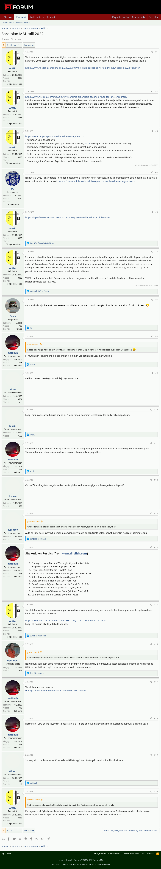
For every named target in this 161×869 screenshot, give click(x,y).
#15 (156, 604)
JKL (20, 784)
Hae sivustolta (23, 22)
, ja (42, 243)
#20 (156, 791)
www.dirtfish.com (74, 553)
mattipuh (13, 352)
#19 (156, 755)
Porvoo (19, 329)
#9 (156, 373)
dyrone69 (13, 529)
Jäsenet (51, 17)
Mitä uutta (35, 17)
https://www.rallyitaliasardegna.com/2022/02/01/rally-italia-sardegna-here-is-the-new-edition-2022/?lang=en (82, 67)
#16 (156, 644)
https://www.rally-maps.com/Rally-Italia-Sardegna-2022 (54, 136)
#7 (156, 299)
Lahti (20, 402)
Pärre (13, 389)
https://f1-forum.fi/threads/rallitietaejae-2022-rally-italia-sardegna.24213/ (96, 181)
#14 (156, 547)
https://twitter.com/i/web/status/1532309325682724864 (57, 690)
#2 (156, 91)
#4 (156, 172)
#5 (156, 212)
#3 (156, 131)
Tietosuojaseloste (131, 853)
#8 (156, 336)
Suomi (7, 853)
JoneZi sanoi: (33, 652)
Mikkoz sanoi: (33, 799)
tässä (87, 143)
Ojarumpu (12, 660)
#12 (156, 479)
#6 (156, 251)
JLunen (13, 496)
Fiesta (12, 316)
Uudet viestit (8, 22)
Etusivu (8, 17)
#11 (156, 443)
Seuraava (28, 44)
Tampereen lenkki (14, 84)
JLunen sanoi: (33, 521)
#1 (156, 51)
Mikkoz (13, 771)
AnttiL (6, 39)
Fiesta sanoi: (33, 344)
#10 (156, 409)
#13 (156, 513)
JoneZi (12, 425)
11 (19, 44)
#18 (156, 718)
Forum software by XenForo (80, 860)
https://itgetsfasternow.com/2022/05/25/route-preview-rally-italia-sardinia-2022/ (67, 217)
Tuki (143, 853)
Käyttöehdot (114, 853)
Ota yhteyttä (100, 853)
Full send (18, 365)
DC (12, 188)
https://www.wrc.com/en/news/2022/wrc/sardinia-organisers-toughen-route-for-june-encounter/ (76, 96)
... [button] (15, 44)
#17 (156, 681)
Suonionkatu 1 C (15, 204)
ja (38, 539)
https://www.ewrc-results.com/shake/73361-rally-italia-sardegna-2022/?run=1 (66, 620)
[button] (43, 17)
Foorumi (21, 17)
